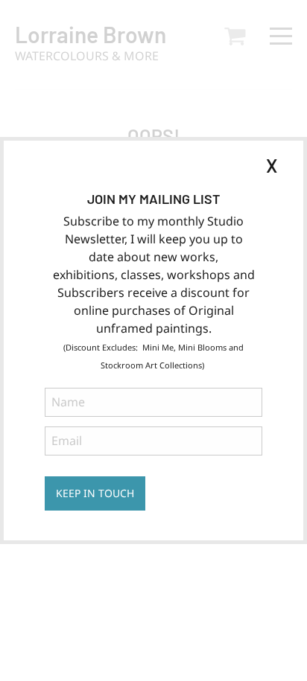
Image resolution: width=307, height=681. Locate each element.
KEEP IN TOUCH (95, 493)
